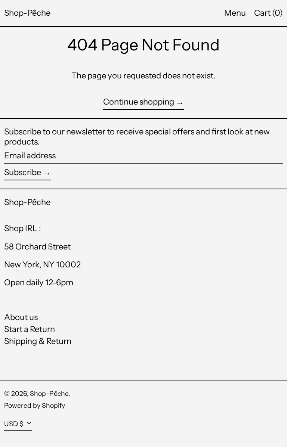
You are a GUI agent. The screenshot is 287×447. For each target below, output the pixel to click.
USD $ (14, 424)
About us (21, 317)
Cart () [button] (268, 13)
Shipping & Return (37, 341)
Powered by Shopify (34, 405)
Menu (235, 13)
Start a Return (29, 329)
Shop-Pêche (27, 13)
